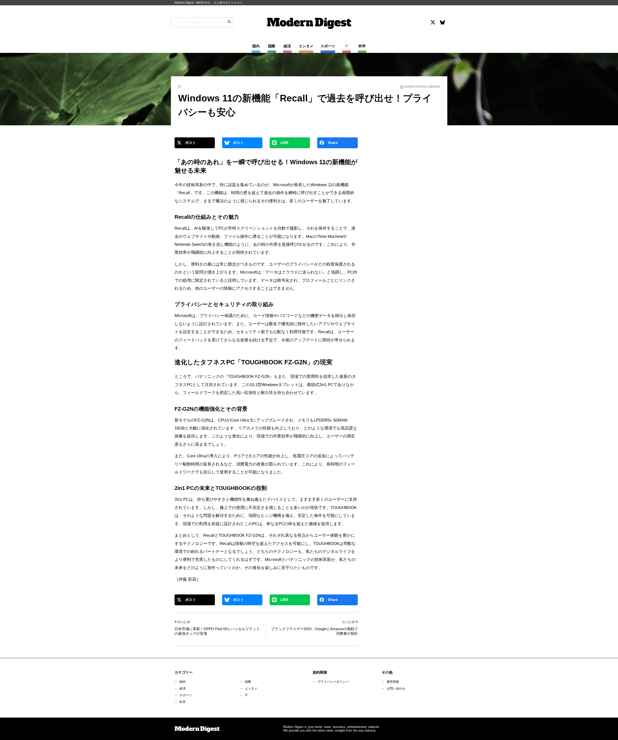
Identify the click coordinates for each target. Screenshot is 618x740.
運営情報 (392, 682)
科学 (182, 702)
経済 (182, 688)
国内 (182, 682)
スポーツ (185, 695)
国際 (248, 682)
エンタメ (251, 688)
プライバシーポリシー (333, 682)
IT (246, 695)
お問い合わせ (395, 688)
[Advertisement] (404, 179)
